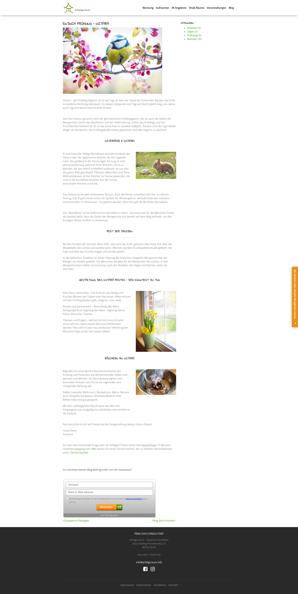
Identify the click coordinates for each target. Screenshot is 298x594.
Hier (93, 449)
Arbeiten (192, 28)
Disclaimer (160, 585)
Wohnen (192, 39)
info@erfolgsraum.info (149, 562)
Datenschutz (143, 585)
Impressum (127, 585)
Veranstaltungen (216, 7)
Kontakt (173, 585)
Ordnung (192, 35)
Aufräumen (162, 7)
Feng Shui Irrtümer (164, 520)
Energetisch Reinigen (76, 520)
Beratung (148, 7)
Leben (190, 31)
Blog (231, 7)
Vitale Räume (196, 7)
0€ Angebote (179, 7)
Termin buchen (79, 452)
